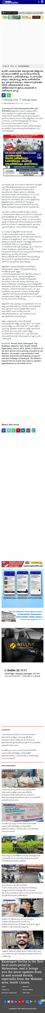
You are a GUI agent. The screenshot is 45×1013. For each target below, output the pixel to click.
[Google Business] (26, 1001)
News (12, 66)
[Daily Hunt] (35, 1001)
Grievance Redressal (9, 993)
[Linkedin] (16, 1001)
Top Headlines (23, 66)
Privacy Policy (27, 990)
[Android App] (31, 1001)
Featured (6, 730)
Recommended (8, 765)
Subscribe (26, 993)
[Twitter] (9, 1001)
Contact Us (5, 990)
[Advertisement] (22, 41)
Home (5, 66)
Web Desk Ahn (9, 103)
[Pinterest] (23, 1001)
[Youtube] (19, 1001)
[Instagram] (12, 1001)
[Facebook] (5, 1001)
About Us (25, 987)
